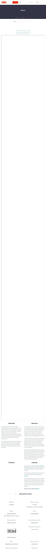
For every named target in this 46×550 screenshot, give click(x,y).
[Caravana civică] (34, 528)
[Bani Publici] (11, 503)
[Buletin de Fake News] (11, 532)
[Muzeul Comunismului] (11, 513)
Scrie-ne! (37, 488)
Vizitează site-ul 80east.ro (23, 32)
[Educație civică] (34, 542)
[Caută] (37, 2)
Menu (20, 2)
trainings (39, 474)
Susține (15, 2)
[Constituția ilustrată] (34, 512)
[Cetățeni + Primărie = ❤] (11, 521)
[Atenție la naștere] (34, 521)
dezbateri (26, 475)
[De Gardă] (34, 504)
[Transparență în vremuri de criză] (11, 542)
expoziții (35, 474)
